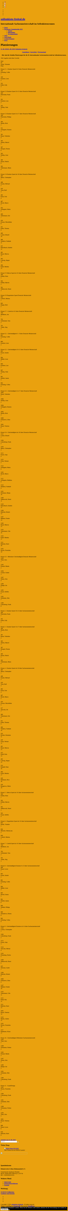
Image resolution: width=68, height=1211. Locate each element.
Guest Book (7, 37)
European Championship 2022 (13, 29)
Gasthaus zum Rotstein (8, 1193)
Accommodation (13, 34)
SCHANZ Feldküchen (7, 1192)
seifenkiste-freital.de (13, 19)
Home (6, 27)
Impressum (7, 1182)
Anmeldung (25, 52)
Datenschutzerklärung (11, 1183)
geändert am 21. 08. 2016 (8, 1140)
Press (5, 40)
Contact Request (9, 39)
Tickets (10, 31)
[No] (9, 1209)
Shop (5, 35)
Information (11, 32)
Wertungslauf (42, 52)
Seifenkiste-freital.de (21, 49)
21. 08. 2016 (8, 49)
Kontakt (6, 1185)
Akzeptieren (4, 1209)
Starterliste (33, 52)
